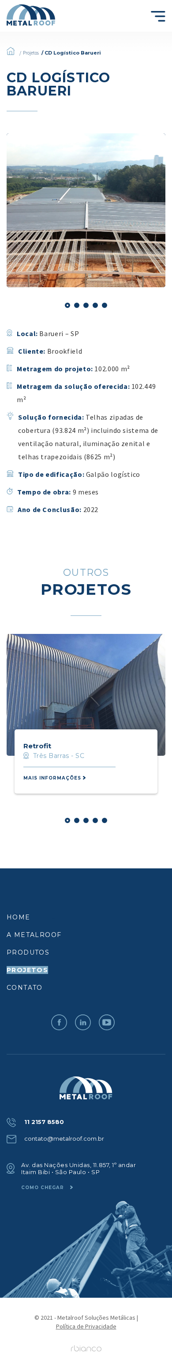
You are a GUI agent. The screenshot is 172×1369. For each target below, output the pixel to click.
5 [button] (104, 305)
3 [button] (86, 305)
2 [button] (76, 305)
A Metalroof (34, 935)
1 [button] (67, 305)
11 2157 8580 (43, 1121)
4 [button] (95, 305)
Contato (25, 988)
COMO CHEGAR (43, 1187)
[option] (86, 210)
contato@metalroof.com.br (63, 1138)
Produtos (28, 952)
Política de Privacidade (86, 1326)
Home (18, 917)
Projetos (31, 53)
